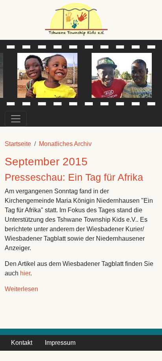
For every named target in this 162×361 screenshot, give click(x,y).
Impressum (60, 342)
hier (25, 273)
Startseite (18, 143)
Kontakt (21, 342)
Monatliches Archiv (65, 143)
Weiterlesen (21, 289)
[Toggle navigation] (16, 119)
